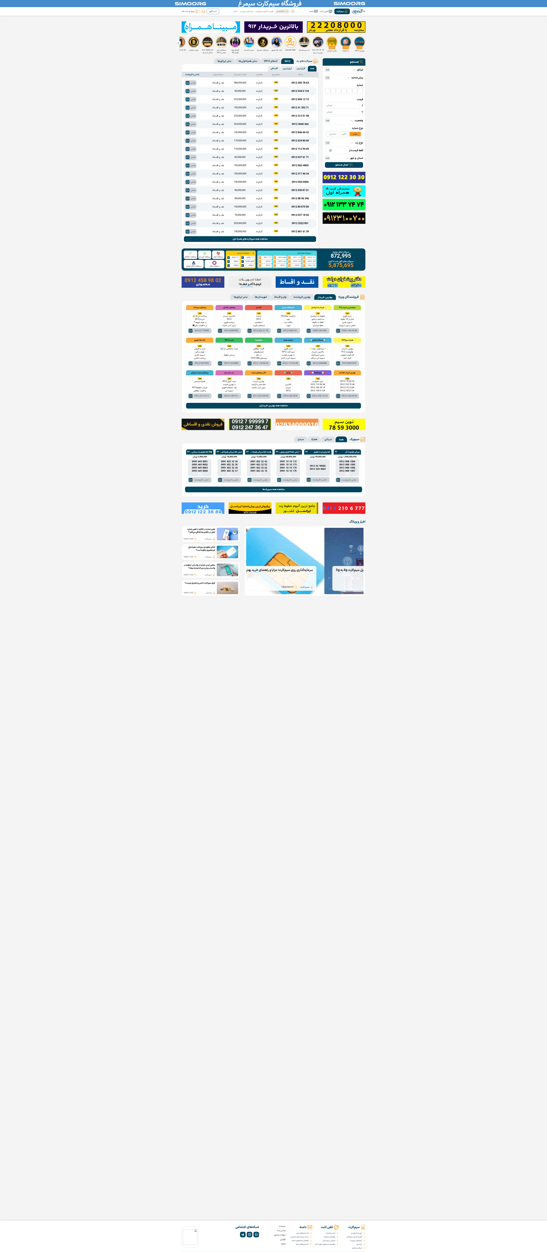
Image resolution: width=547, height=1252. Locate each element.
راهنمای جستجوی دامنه (300, 1240)
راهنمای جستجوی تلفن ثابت (325, 1244)
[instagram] (249, 1234)
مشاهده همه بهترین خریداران (273, 405)
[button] (282, 11)
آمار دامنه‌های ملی (302, 1233)
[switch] (328, 150)
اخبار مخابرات (330, 1233)
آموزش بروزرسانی (329, 1240)
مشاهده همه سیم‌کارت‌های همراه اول (250, 239)
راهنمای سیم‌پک (329, 1237)
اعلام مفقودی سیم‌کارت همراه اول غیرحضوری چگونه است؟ (201, 549)
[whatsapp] (256, 1234)
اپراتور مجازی (357, 1248)
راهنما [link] (283, 1243)
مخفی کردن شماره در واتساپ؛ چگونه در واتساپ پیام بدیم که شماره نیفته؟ (199, 567)
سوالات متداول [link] (280, 1235)
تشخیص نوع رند (246, 11)
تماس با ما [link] (281, 1230)
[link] (203, 11)
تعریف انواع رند (356, 1233)
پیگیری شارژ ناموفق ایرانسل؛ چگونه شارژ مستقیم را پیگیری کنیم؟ (311, 570)
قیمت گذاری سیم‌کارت (264, 11)
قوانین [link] (283, 1239)
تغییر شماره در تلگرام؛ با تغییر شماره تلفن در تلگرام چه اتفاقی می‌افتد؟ (201, 531)
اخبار (235, 11)
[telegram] (243, 1234)
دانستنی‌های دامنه (302, 1244)
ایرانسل (359, 1244)
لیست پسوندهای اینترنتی (299, 1237)
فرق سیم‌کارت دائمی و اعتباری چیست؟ (200, 583)
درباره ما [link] (282, 1226)
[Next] (179, 43)
